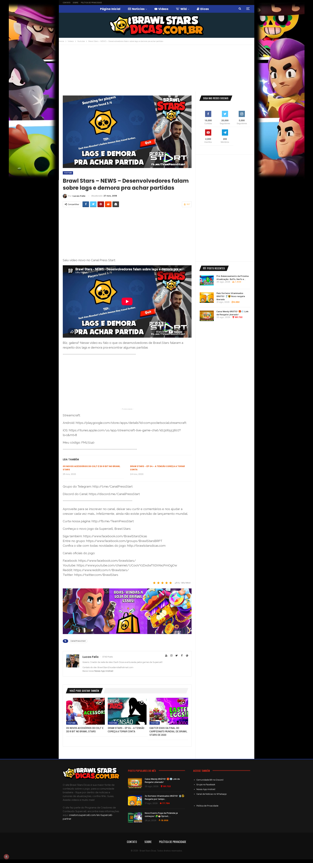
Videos (163, 9)
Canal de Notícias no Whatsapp (211, 794)
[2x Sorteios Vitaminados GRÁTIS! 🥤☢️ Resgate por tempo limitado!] (135, 800)
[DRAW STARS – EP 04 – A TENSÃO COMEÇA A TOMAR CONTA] (127, 711)
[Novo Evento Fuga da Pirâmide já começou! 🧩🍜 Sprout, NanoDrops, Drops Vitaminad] (135, 817)
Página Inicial (110, 9)
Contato (66, 2)
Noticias (138, 9)
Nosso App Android (103, 671)
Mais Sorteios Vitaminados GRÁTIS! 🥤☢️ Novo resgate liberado (230, 296)
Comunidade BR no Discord (209, 780)
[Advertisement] (156, 69)
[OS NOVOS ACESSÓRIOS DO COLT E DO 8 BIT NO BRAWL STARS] (85, 711)
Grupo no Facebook (205, 784)
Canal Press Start (78, 641)
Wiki (183, 9)
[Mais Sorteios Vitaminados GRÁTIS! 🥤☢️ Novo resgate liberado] (207, 297)
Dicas (204, 9)
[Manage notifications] (6, 856)
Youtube (68, 173)
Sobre (75, 2)
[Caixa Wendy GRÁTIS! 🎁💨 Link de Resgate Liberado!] (207, 316)
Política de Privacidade (91, 2)
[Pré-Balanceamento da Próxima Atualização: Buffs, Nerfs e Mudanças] (207, 280)
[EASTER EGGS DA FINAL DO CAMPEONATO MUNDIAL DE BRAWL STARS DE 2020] (168, 711)
